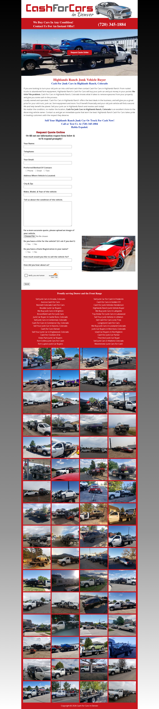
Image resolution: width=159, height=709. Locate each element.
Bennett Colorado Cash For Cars (50, 305)
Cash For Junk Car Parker (109, 335)
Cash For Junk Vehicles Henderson (109, 305)
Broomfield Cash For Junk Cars (50, 314)
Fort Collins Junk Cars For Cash (50, 341)
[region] (79, 52)
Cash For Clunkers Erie (50, 335)
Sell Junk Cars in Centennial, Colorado (50, 320)
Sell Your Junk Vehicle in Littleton (108, 317)
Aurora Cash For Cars (50, 302)
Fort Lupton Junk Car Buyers (50, 344)
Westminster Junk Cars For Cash (109, 344)
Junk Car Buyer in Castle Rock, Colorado (50, 317)
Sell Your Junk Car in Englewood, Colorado (50, 332)
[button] (25, 52)
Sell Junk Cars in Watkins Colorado (109, 341)
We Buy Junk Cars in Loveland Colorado (108, 326)
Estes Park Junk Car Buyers (50, 338)
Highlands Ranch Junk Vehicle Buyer (108, 308)
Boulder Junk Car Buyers (50, 308)
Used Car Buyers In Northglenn (108, 332)
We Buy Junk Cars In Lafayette (108, 311)
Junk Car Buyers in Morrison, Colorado (109, 329)
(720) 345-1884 (112, 24)
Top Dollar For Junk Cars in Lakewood (108, 314)
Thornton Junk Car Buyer (109, 338)
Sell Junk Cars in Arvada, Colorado (50, 299)
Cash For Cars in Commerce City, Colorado (50, 323)
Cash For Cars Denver (50, 329)
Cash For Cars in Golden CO (109, 302)
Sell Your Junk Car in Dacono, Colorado (50, 326)
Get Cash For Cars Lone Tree (108, 320)
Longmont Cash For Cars (109, 323)
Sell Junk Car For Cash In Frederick (108, 299)
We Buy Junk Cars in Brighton (50, 311)
